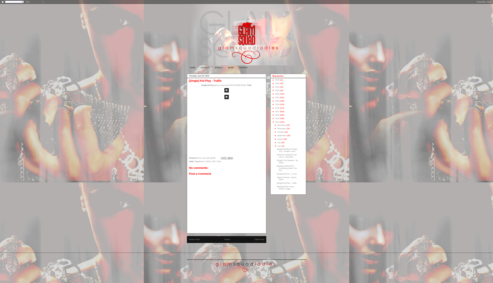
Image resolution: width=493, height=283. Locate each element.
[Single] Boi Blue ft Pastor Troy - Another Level (287, 150)
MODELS (219, 68)
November (281, 129)
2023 (277, 90)
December (281, 125)
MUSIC (231, 68)
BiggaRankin (199, 161)
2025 (277, 83)
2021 (277, 97)
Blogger (259, 278)
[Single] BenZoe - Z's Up (287, 174)
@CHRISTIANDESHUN (236, 85)
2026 (277, 80)
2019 (277, 104)
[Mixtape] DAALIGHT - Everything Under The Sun (287, 168)
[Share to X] (227, 158)
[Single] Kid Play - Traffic (287, 183)
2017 (277, 111)
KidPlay (208, 161)
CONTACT (205, 68)
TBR (213, 161)
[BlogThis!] (224, 158)
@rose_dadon (220, 85)
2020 (277, 101)
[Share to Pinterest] (231, 158)
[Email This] (222, 158)
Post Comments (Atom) (232, 246)
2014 (277, 122)
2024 (277, 87)
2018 (277, 108)
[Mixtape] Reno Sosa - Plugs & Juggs (286, 188)
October (281, 132)
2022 (277, 94)
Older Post (259, 239)
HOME (192, 68)
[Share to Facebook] (229, 158)
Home (227, 239)
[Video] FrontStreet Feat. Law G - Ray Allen (287, 156)
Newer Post (194, 239)
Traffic (218, 161)
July (279, 143)
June (279, 146)
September (282, 135)
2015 (277, 118)
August (280, 139)
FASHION (243, 68)
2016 (277, 115)
